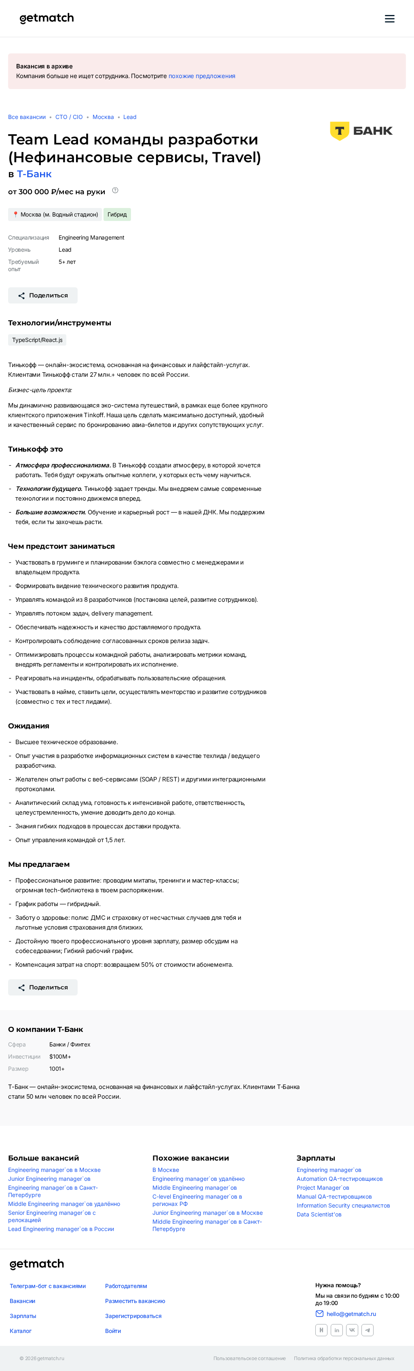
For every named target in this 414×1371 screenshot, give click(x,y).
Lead (130, 116)
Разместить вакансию (135, 1300)
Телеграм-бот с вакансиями (48, 1285)
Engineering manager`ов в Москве (54, 1169)
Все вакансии (27, 116)
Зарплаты (23, 1315)
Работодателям (126, 1285)
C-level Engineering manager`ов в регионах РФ (197, 1200)
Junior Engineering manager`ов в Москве (207, 1212)
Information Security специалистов (343, 1205)
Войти (113, 1330)
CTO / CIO (69, 116)
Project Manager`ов (323, 1187)
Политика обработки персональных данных (344, 1358)
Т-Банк (34, 174)
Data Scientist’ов (319, 1214)
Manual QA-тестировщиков (334, 1196)
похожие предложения (202, 76)
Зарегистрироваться (133, 1315)
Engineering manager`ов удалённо (198, 1178)
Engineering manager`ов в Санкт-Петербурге (53, 1191)
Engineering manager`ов (329, 1169)
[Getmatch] (46, 18)
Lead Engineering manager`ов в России (61, 1228)
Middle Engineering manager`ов (194, 1187)
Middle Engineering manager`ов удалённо (64, 1203)
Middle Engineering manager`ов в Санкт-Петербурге (207, 1225)
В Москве (165, 1169)
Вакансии (22, 1300)
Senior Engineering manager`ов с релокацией (52, 1216)
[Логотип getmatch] (37, 1264)
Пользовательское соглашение (249, 1358)
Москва (103, 116)
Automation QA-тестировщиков (340, 1178)
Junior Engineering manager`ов (49, 1178)
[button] (115, 192)
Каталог (20, 1330)
